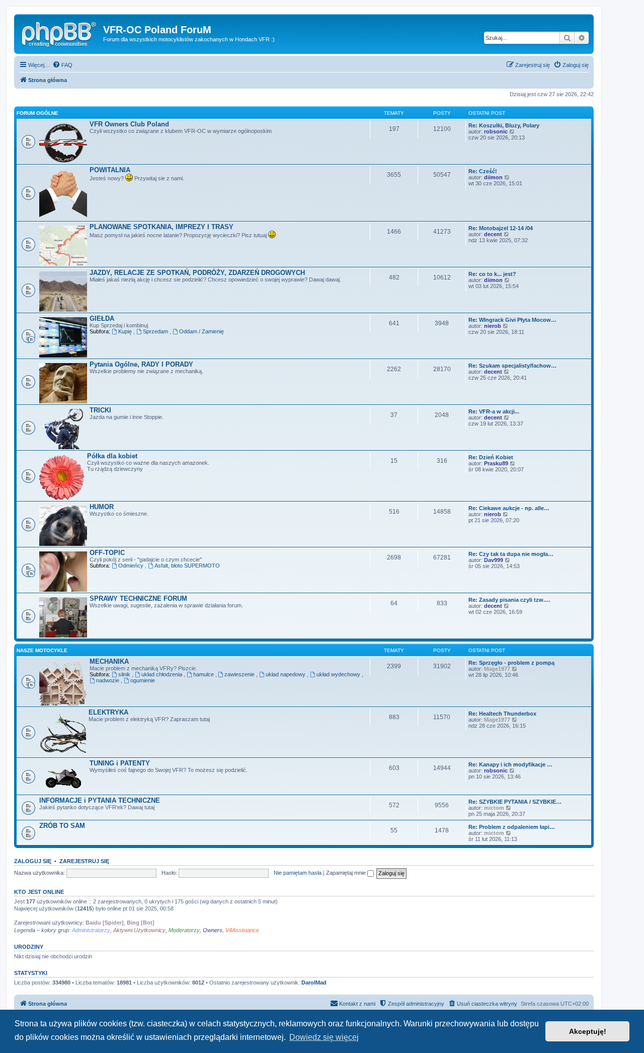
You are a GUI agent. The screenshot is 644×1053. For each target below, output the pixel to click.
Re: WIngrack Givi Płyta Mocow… (512, 320)
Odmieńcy (131, 566)
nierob (492, 326)
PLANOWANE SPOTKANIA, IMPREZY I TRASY (161, 227)
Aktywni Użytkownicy (139, 930)
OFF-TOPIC (107, 552)
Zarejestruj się (84, 861)
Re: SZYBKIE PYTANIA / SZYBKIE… (514, 802)
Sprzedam (156, 331)
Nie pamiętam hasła (297, 873)
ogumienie (142, 680)
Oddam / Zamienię (201, 331)
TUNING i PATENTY (120, 763)
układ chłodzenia (162, 674)
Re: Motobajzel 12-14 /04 (500, 228)
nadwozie (108, 680)
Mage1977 (497, 669)
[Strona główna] (60, 33)
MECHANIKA (109, 661)
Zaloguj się (32, 861)
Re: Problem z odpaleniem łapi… (511, 827)
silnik (125, 674)
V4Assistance (242, 930)
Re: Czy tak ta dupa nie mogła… (510, 554)
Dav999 (493, 560)
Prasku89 (496, 463)
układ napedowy (286, 674)
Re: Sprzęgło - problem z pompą (511, 663)
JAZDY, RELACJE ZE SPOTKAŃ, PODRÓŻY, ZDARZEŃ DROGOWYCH (197, 272)
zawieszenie (240, 674)
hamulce (204, 674)
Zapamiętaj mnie (346, 873)
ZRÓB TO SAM (62, 825)
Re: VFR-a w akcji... (493, 411)
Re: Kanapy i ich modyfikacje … (510, 764)
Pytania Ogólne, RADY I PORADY (141, 364)
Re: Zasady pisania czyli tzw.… (509, 600)
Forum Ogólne (37, 113)
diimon (493, 177)
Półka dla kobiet (112, 456)
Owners (212, 930)
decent (493, 234)
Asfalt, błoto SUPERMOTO (187, 566)
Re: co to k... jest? (492, 274)
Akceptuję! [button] (587, 1031)
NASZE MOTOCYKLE (42, 650)
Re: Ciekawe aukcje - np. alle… (508, 508)
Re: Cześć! (482, 171)
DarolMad (314, 982)
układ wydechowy (339, 674)
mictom (494, 808)
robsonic (496, 131)
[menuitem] (62, 65)
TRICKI (100, 410)
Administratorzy (91, 930)
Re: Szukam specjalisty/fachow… (512, 366)
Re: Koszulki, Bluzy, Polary (503, 125)
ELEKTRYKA (108, 712)
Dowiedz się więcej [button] (324, 1037)
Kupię (125, 331)
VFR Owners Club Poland (129, 124)
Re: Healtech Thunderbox (502, 714)
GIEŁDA (102, 318)
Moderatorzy (184, 930)
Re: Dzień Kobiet (490, 457)
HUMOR (102, 507)
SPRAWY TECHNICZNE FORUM (138, 598)
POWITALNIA (110, 170)
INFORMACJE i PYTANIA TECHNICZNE (99, 800)
